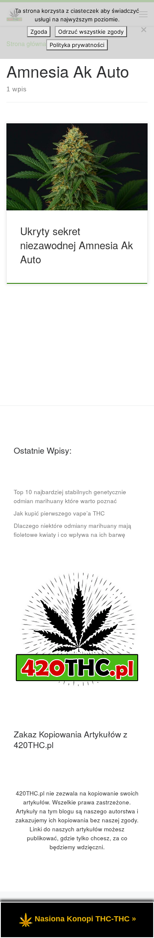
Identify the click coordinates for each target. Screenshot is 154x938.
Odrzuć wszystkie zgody (91, 31)
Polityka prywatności (77, 44)
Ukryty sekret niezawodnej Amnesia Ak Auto (76, 245)
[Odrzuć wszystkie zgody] (143, 29)
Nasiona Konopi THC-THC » (85, 919)
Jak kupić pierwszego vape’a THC (59, 513)
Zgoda (38, 31)
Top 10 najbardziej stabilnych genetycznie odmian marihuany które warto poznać (70, 496)
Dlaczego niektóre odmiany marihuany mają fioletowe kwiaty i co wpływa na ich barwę (72, 530)
